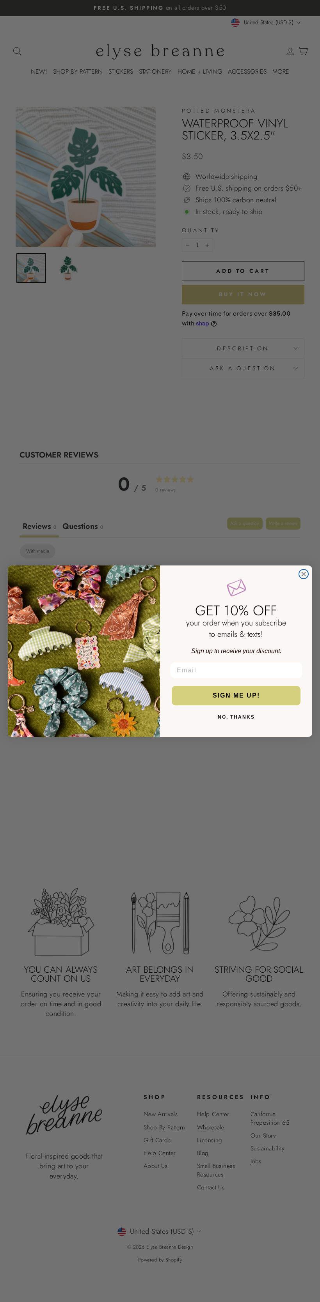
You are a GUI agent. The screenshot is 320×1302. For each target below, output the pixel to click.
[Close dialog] (303, 574)
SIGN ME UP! (236, 695)
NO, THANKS (236, 717)
